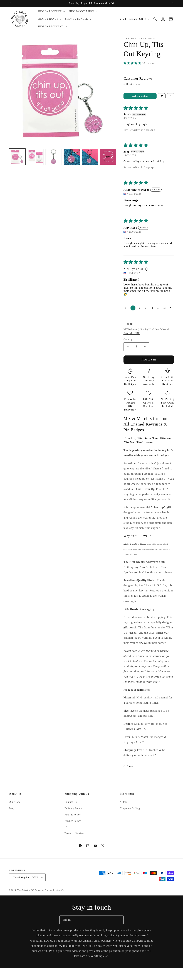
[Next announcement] (173, 3)
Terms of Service (74, 833)
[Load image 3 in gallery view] (53, 157)
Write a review (140, 96)
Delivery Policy (73, 808)
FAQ (67, 827)
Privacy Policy (73, 821)
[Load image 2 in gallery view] (35, 157)
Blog (11, 808)
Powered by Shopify (54, 890)
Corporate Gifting (130, 808)
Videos (123, 802)
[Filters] (161, 96)
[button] (50, 11)
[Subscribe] (119, 919)
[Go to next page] (171, 307)
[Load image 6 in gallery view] (108, 157)
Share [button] (130, 766)
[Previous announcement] (10, 3)
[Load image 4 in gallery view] (71, 157)
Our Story (14, 802)
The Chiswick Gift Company (30, 890)
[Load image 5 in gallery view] (90, 157)
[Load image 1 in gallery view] (17, 157)
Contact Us (71, 802)
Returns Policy (73, 814)
